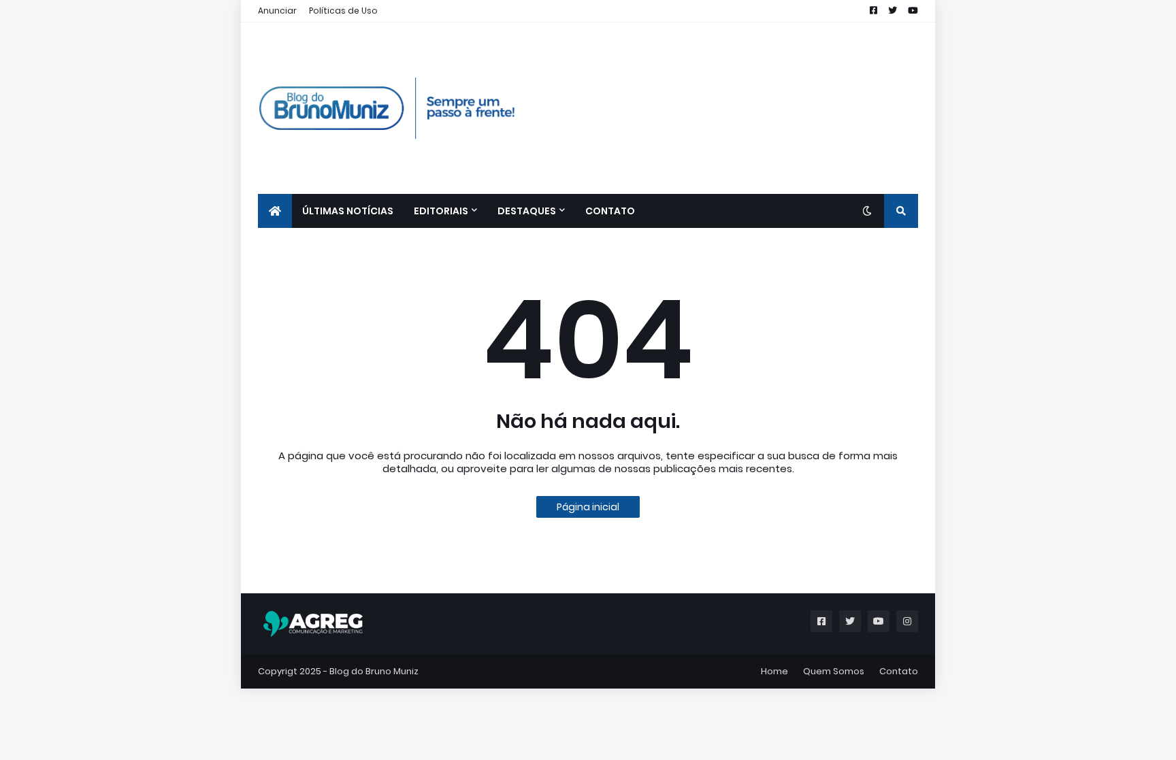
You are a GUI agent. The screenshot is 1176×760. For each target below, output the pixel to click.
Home (774, 671)
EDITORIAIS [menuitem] (441, 211)
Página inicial (588, 507)
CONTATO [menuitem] (610, 211)
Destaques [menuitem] (526, 211)
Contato (898, 671)
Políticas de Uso (343, 10)
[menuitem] (275, 211)
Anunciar (277, 10)
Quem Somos (833, 671)
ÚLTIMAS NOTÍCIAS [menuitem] (347, 211)
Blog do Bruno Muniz (374, 671)
